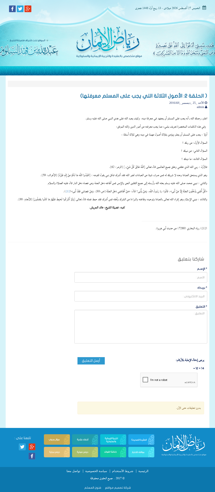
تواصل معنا (73, 471)
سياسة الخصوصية (96, 471)
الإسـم (202, 268)
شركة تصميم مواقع (117, 487)
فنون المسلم (92, 487)
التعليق (201, 306)
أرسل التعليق (91, 360)
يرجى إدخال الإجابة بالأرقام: (190, 360)
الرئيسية (143, 471)
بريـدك (202, 287)
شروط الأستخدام (122, 471)
